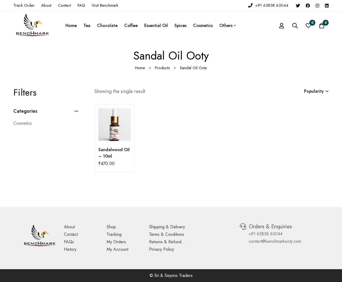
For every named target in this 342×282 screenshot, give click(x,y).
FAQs (69, 242)
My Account (117, 249)
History (70, 249)
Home (140, 68)
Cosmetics (22, 123)
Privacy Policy (161, 249)
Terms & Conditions (166, 234)
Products (162, 68)
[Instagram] (317, 5)
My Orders (116, 242)
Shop (111, 227)
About (69, 227)
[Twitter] (298, 5)
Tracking (114, 234)
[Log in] (281, 26)
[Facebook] (308, 5)
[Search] (295, 26)
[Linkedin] (327, 5)
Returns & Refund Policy (171, 242)
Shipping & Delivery (167, 227)
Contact (71, 234)
